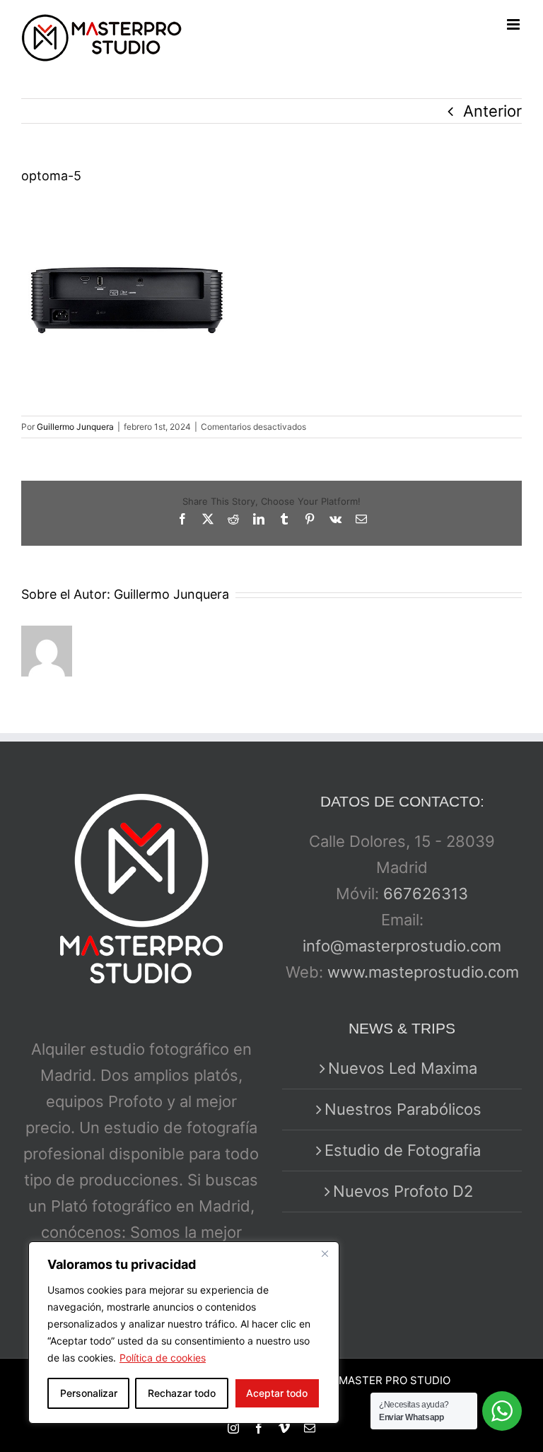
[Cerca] (324, 1253)
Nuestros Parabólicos (403, 1109)
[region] (183, 1332)
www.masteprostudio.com (423, 972)
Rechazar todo (182, 1393)
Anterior (492, 111)
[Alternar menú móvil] (514, 24)
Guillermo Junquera (75, 426)
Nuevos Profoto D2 (403, 1191)
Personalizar (88, 1393)
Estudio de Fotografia (403, 1150)
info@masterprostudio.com (402, 946)
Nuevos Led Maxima (402, 1068)
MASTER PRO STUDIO (394, 1380)
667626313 (425, 893)
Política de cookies (162, 1358)
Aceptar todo (277, 1393)
